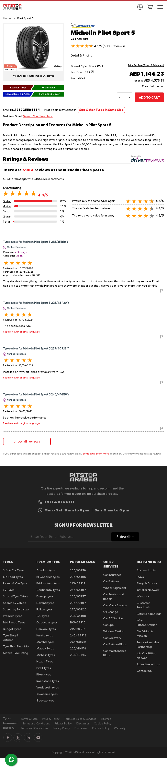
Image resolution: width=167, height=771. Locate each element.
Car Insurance (112, 574)
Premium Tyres (12, 616)
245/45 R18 (78, 635)
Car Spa (108, 624)
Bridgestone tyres (48, 583)
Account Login (146, 570)
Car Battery (111, 581)
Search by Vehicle (14, 603)
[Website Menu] (160, 7)
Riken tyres (43, 674)
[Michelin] (83, 27)
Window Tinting (113, 631)
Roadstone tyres (47, 681)
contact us (89, 453)
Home (7, 18)
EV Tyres (8, 590)
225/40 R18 (78, 648)
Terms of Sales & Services (80, 719)
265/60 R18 (78, 570)
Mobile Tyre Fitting (15, 653)
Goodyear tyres (47, 622)
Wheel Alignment (114, 587)
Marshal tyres (45, 642)
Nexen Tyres (44, 661)
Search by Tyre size (16, 609)
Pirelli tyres (43, 668)
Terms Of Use (29, 719)
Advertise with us (148, 664)
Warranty (143, 596)
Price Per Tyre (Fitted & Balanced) (146, 65)
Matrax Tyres (45, 648)
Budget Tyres (12, 629)
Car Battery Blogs (115, 644)
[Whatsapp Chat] (12, 759)
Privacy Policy (50, 719)
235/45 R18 (78, 616)
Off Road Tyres (13, 577)
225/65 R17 (78, 596)
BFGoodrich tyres (48, 577)
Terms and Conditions (36, 723)
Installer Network (148, 590)
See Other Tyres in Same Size (101, 109)
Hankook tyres (46, 629)
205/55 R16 (78, 577)
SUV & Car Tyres (13, 570)
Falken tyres (44, 609)
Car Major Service (115, 605)
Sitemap (106, 719)
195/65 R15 (77, 622)
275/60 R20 (78, 609)
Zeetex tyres (45, 700)
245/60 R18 (78, 642)
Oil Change (110, 611)
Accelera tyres (46, 570)
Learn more (102, 453)
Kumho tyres (44, 635)
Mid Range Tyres (14, 622)
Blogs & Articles (147, 583)
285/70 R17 (78, 603)
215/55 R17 (77, 583)
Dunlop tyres (45, 596)
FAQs (140, 577)
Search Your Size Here (38, 116)
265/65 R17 (78, 590)
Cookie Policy (102, 723)
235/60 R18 (78, 655)
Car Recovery (112, 637)
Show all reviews (27, 441)
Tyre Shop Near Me (16, 646)
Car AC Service (113, 618)
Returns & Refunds (149, 613)
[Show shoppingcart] (150, 7)
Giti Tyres (42, 616)
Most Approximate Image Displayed (34, 76)
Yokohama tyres (47, 694)
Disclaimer (82, 723)
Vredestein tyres (47, 687)
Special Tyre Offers (15, 596)
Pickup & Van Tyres (15, 583)
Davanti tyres (45, 603)
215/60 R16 (77, 629)
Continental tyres (48, 590)
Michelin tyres (45, 655)
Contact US (144, 670)
